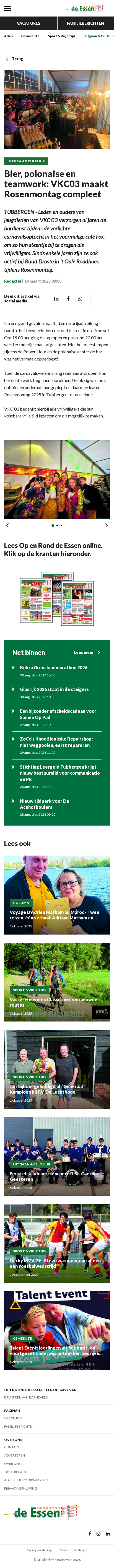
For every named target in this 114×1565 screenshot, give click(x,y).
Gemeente (30, 36)
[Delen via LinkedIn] (56, 299)
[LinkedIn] (108, 1533)
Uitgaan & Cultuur (99, 36)
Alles (8, 36)
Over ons (12, 1464)
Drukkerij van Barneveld (26, 1397)
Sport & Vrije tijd (61, 36)
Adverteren (14, 1455)
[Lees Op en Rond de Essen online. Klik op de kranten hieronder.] (57, 599)
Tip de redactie (16, 1472)
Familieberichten (85, 23)
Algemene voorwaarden (26, 1480)
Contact (12, 1447)
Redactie (12, 281)
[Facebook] (90, 1533)
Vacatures (28, 23)
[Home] (85, 8)
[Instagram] (98, 1533)
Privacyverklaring (20, 1488)
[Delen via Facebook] (68, 299)
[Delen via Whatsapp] (80, 299)
